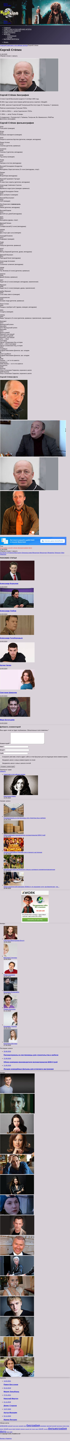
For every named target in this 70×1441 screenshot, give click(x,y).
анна (25, 1426)
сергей (10, 548)
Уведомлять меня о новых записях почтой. (16, 763)
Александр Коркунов (9, 583)
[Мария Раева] (17, 1153)
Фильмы (7, 34)
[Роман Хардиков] (10, 973)
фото (30, 548)
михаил (18, 1429)
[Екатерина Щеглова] (10, 1042)
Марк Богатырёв (7, 720)
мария (14, 1429)
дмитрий (49, 1426)
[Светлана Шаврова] (17, 689)
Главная (3, 45)
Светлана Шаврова (8, 693)
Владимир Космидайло (11, 992)
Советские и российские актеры (17, 29)
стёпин (15, 548)
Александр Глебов (8, 611)
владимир (43, 1426)
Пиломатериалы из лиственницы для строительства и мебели (25, 818)
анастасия (15, 1426)
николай (27, 1429)
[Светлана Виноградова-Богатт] (10, 939)
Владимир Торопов (10, 1026)
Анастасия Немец (10, 796)
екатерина (59, 1426)
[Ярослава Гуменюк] (17, 1295)
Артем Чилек (5, 665)
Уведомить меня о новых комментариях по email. (19, 760)
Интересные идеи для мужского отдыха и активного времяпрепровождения (29, 869)
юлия (7, 1431)
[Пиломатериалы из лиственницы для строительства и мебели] (14, 816)
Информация (11, 36)
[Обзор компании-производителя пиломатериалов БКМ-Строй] (14, 833)
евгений (54, 1426)
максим (10, 1429)
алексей (10, 1426)
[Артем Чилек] (17, 662)
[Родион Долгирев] (10, 1007)
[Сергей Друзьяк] (17, 1336)
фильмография (23, 548)
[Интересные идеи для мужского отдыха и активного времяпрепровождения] (14, 868)
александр (3, 1426)
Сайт (1, 753)
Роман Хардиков (9, 975)
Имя (2, 746)
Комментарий (5, 743)
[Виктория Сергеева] (10, 956)
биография (3, 548)
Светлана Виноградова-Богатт (14, 940)
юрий (11, 1432)
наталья (22, 1429)
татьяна (45, 1429)
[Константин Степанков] (17, 1113)
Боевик (9, 37)
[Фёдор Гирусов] (16, 1356)
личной (6, 1429)
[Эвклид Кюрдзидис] (17, 1376)
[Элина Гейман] (17, 1194)
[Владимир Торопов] (10, 1025)
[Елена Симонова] (17, 1275)
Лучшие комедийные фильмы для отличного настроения (23, 852)
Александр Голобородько (11, 638)
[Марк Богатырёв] (15, 716)
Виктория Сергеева (10, 957)
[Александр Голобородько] (17, 634)
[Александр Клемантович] (17, 1234)
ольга (33, 1429)
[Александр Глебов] (17, 607)
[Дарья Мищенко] (17, 1214)
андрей (21, 1426)
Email (2, 750)
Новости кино (9, 32)
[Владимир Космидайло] (10, 990)
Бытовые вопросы (11, 39)
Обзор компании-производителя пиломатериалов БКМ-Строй (24, 835)
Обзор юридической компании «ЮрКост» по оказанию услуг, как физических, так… (31, 886)
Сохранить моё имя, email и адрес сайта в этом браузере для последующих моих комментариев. (35, 757)
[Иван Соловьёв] (17, 1315)
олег (30, 1429)
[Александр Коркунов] (17, 580)
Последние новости (12, 31)
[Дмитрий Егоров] (17, 1093)
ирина (1, 1429)
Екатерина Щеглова (10, 1043)
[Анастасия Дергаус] (17, 1133)
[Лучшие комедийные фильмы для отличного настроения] (14, 851)
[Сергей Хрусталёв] (17, 1255)
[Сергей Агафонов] (17, 1174)
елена (64, 1426)
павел (36, 1429)
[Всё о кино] (9, 18)
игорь (67, 1426)
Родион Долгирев (9, 1009)
